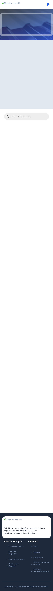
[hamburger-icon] (48, 4)
